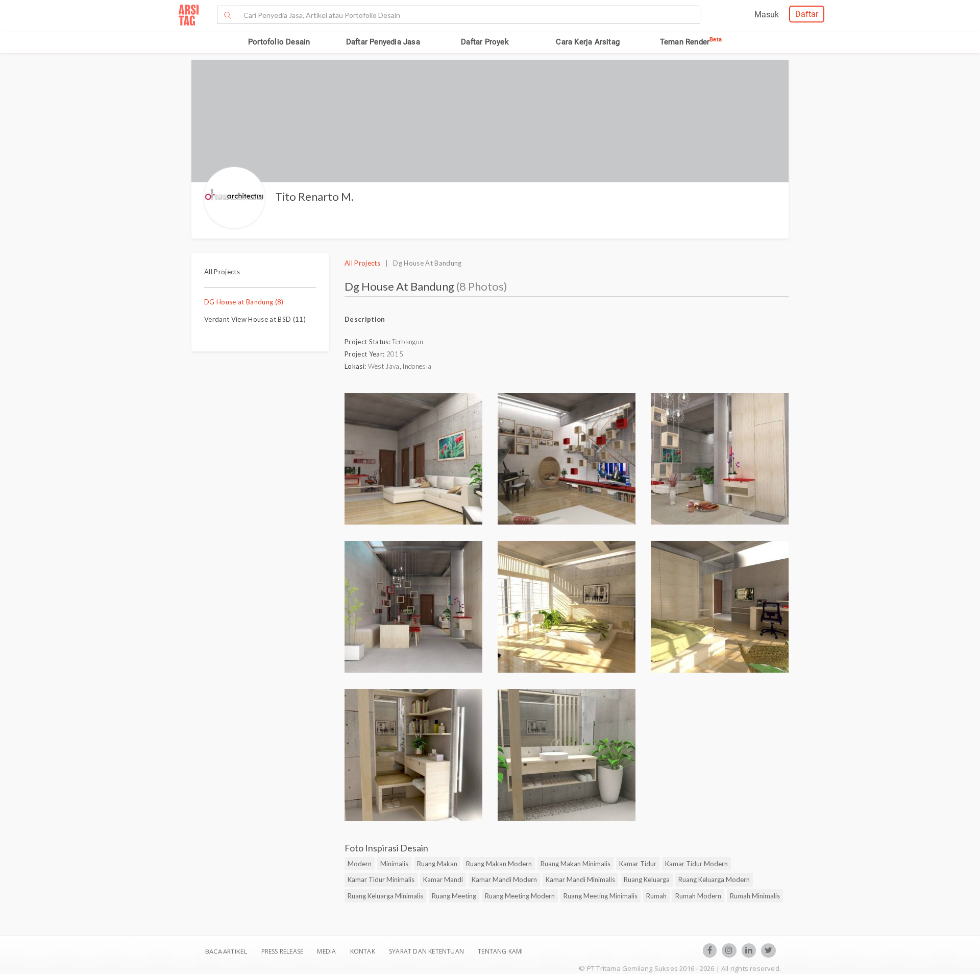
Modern (360, 864)
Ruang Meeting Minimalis (601, 896)
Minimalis (394, 864)
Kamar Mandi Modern (504, 879)
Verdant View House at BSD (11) (255, 319)
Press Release (282, 951)
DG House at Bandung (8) (244, 302)
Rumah (656, 896)
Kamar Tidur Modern (696, 864)
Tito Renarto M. (314, 196)
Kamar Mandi (443, 879)
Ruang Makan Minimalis (575, 864)
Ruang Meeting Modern (520, 896)
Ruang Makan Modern (499, 864)
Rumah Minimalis (755, 896)
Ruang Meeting (454, 896)
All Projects (222, 272)
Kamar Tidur (637, 864)
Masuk (766, 14)
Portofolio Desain (279, 41)
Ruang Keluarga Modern (714, 879)
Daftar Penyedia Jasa (383, 41)
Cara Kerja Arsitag (588, 41)
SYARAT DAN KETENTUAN (427, 951)
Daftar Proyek (485, 41)
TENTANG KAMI (500, 951)
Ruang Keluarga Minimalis (385, 896)
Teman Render (691, 41)
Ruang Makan (437, 864)
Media (327, 951)
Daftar (806, 14)
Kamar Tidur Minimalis (381, 879)
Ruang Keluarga (647, 879)
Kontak (363, 951)
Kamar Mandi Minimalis (580, 879)
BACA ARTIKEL (226, 951)
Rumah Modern (698, 896)
